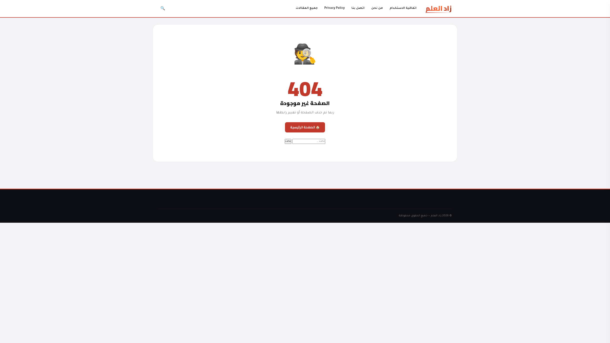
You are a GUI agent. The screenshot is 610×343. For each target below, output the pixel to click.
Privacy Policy (334, 8)
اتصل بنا (358, 8)
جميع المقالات (307, 8)
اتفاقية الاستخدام (403, 8)
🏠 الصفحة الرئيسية (305, 127)
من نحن (377, 8)
